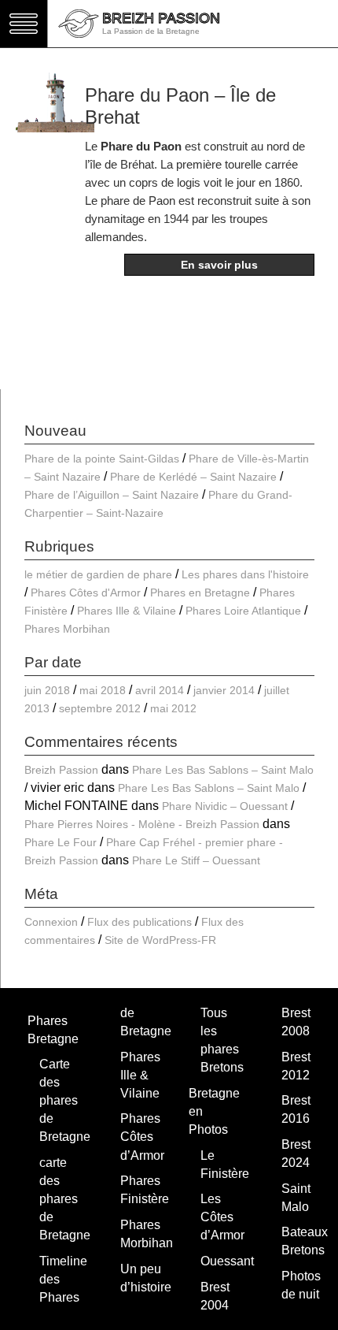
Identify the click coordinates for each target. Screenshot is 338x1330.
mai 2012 (173, 708)
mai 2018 (102, 690)
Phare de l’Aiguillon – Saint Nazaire (111, 495)
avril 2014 (159, 690)
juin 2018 (47, 690)
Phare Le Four (60, 842)
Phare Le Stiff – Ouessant (196, 860)
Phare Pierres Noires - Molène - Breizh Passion (141, 824)
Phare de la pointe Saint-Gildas (101, 458)
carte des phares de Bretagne (64, 1199)
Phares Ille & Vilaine (126, 610)
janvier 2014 (224, 690)
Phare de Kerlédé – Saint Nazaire (193, 476)
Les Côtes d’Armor (222, 1217)
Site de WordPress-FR (160, 940)
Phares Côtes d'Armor (86, 592)
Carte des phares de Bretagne (64, 1100)
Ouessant (227, 1261)
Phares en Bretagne (200, 592)
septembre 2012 (100, 708)
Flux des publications (139, 922)
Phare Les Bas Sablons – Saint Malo (223, 769)
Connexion (51, 922)
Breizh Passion (61, 769)
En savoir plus (219, 264)
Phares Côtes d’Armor (142, 1136)
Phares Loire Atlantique (243, 610)
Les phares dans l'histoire (245, 574)
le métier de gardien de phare (98, 574)
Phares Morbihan (67, 628)
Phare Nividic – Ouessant (225, 806)
